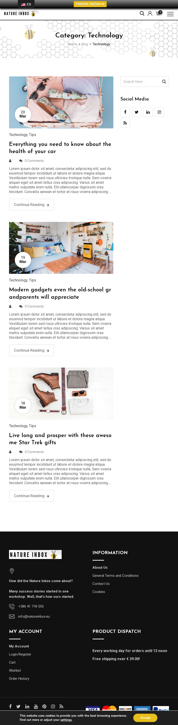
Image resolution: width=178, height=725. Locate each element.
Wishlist (15, 670)
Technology (18, 135)
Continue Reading (29, 204)
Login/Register (20, 654)
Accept (145, 718)
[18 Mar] (61, 393)
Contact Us (101, 584)
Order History (19, 679)
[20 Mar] (61, 102)
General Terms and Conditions (115, 576)
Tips (32, 135)
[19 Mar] (61, 247)
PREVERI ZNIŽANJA (90, 4)
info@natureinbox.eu (34, 616)
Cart (12, 662)
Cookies (98, 592)
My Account (19, 646)
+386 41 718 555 (31, 606)
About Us (100, 567)
